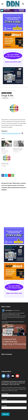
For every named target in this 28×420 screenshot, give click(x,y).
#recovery (4, 319)
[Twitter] (6, 175)
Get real (3, 148)
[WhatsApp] (12, 175)
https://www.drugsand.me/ (11, 133)
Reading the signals (17, 148)
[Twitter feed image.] (14, 336)
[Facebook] (2, 175)
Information (13, 90)
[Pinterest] (9, 175)
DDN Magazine (9, 310)
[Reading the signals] (18, 144)
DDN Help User (6, 98)
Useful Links (7, 90)
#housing (12, 314)
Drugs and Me (4, 163)
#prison (22, 313)
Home (2, 90)
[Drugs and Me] (6, 158)
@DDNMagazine (16, 310)
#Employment (5, 316)
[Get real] (6, 144)
